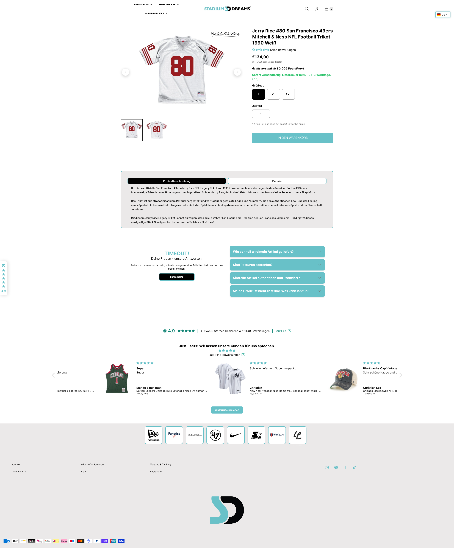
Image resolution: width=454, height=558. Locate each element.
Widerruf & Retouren (92, 464)
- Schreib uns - (176, 276)
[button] (261, 50)
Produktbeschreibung (176, 181)
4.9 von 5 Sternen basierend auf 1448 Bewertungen (235, 331)
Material (277, 181)
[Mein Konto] (317, 9)
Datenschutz (19, 471)
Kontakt (16, 464)
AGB (83, 471)
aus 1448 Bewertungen (224, 354)
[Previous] (125, 72)
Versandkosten (275, 62)
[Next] (237, 72)
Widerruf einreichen (227, 409)
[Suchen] (307, 9)
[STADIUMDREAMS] (227, 8)
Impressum (156, 471)
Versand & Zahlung (160, 464)
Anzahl (257, 106)
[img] (227, 350)
